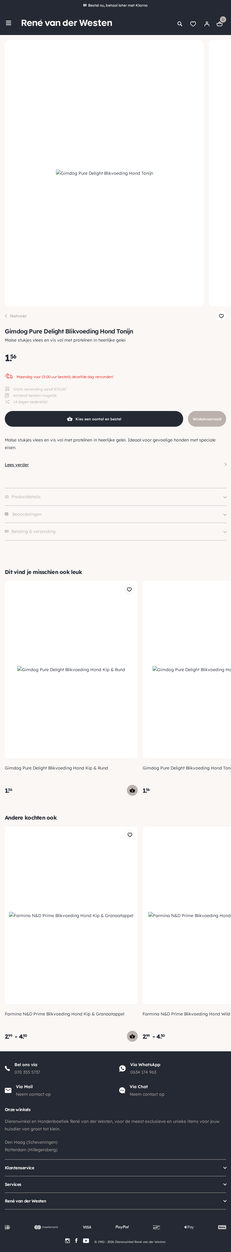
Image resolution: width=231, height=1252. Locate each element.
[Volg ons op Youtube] (86, 1240)
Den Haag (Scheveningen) (31, 1142)
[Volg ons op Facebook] (76, 1240)
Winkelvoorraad (207, 419)
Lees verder (17, 464)
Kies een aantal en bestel (98, 419)
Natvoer (18, 316)
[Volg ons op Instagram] (67, 1240)
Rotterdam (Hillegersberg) (31, 1149)
